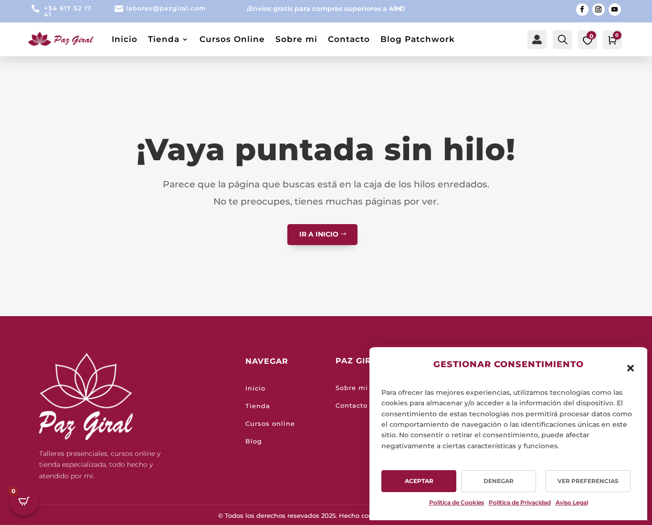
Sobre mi (296, 39)
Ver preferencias (588, 480)
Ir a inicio (318, 234)
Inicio (124, 39)
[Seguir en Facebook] (582, 9)
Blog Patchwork (417, 39)
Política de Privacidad (520, 502)
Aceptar (419, 480)
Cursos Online (232, 39)
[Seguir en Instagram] (598, 9)
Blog (253, 441)
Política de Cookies (456, 502)
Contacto (349, 39)
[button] (630, 368)
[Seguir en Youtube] (615, 9)
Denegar (499, 480)
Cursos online (270, 423)
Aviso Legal (572, 502)
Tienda (163, 39)
